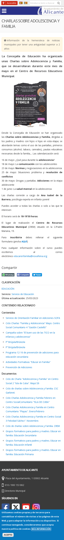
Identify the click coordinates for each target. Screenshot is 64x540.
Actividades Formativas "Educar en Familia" (28, 362)
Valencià (25, 3)
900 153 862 (17, 485)
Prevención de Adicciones (19, 367)
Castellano (21, 3)
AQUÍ (24, 241)
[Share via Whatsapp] (8, 274)
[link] (50, 12)
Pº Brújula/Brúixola (15, 342)
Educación (8, 288)
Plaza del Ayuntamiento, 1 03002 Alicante (27, 478)
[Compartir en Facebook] (23, 274)
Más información (41, 529)
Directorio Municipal (15, 490)
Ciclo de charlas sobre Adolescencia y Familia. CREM (33, 426)
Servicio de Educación (23, 294)
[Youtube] (26, 507)
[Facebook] (6, 507)
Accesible (11, 2)
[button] (10, 10)
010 (7, 485)
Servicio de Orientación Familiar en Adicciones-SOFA (33, 317)
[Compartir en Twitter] (37, 274)
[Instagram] (36, 507)
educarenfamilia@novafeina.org (30, 256)
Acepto (8, 535)
